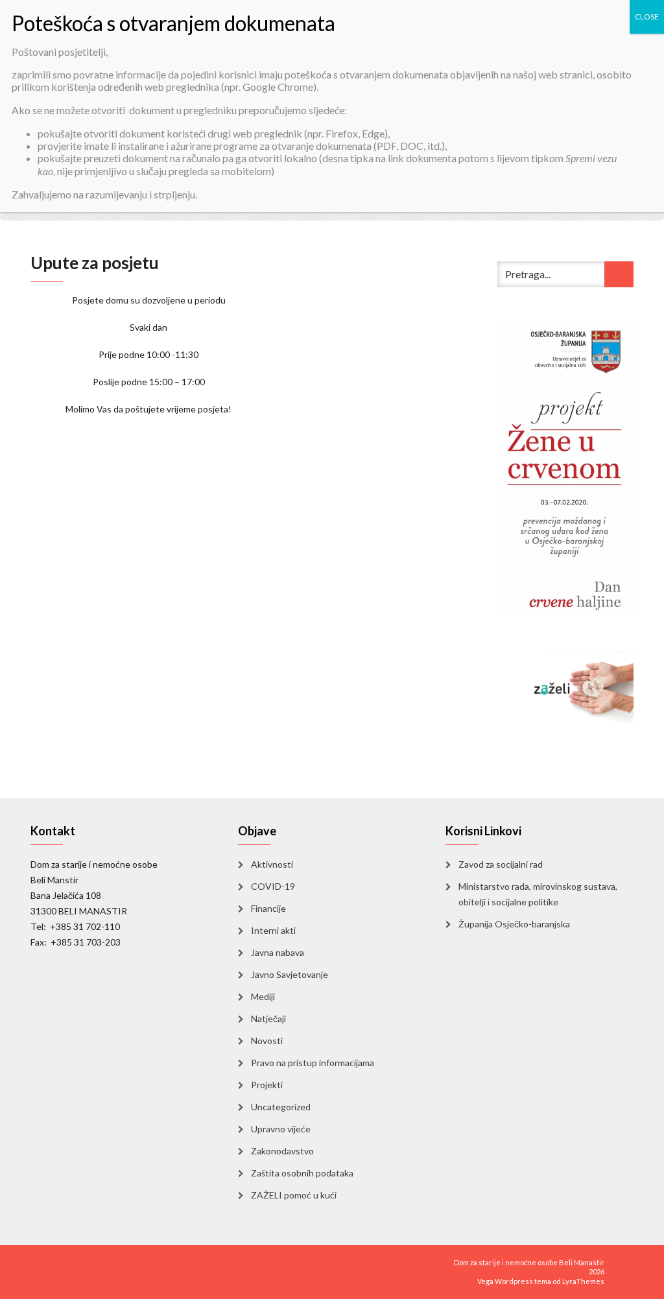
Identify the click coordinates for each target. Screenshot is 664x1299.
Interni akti (273, 930)
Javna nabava (277, 952)
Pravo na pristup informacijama (312, 1062)
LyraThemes (583, 1281)
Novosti (267, 1040)
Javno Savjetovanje (289, 974)
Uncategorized (281, 1106)
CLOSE (647, 16)
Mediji (263, 996)
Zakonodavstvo (282, 1150)
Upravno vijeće (281, 1128)
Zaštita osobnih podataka (302, 1172)
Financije (268, 908)
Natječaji (268, 1018)
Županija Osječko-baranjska (514, 923)
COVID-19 (273, 886)
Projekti (267, 1084)
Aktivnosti (272, 864)
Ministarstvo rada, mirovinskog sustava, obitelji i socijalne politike (537, 894)
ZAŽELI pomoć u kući (294, 1194)
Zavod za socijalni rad (500, 864)
